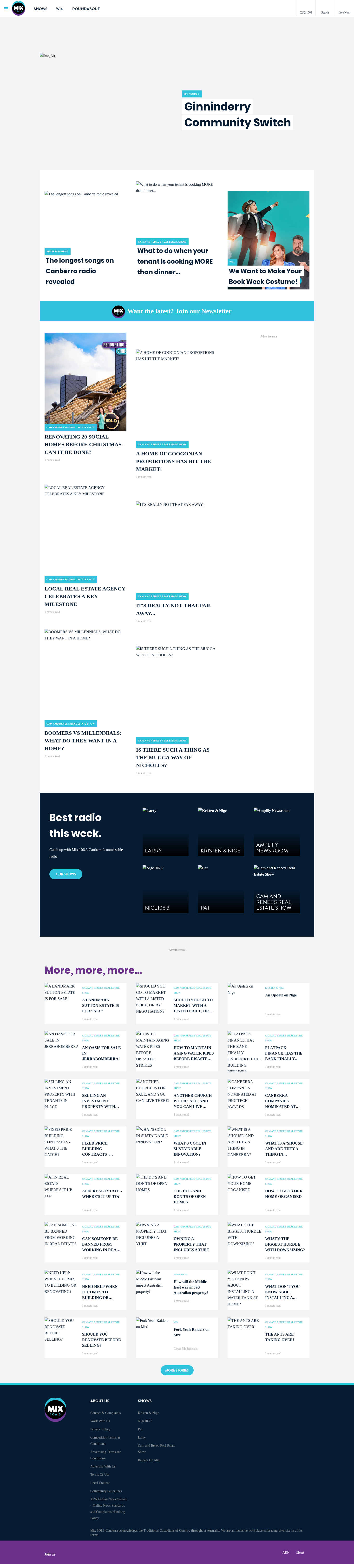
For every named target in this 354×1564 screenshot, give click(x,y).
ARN (285, 1552)
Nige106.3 (145, 1421)
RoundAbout (86, 9)
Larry (142, 1437)
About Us (99, 1401)
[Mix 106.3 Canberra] (19, 8)
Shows (40, 9)
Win (60, 9)
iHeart (300, 1552)
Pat (140, 1429)
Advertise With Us (102, 1466)
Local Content (100, 1483)
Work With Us (100, 1421)
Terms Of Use (99, 1474)
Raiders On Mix (149, 1460)
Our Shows (66, 874)
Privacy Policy (100, 1429)
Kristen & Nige (148, 1413)
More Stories (177, 1370)
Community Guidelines (106, 1491)
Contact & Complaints (105, 1413)
